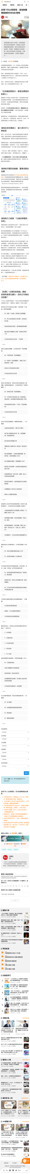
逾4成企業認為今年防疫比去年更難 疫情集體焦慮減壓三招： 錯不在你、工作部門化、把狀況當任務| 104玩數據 (16, 825)
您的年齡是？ (4, 763)
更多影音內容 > (25, 1098)
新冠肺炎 (10, 849)
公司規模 (3, 742)
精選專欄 (10, 843)
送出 (15, 900)
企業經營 (4, 849)
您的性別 (3, 756)
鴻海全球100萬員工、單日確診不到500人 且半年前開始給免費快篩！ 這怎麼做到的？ (14, 278)
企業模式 (3, 749)
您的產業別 (4, 729)
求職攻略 (12, 5)
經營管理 (16, 849)
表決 (26, 773)
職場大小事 (20, 5)
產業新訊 (5, 5)
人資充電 (13, 833)
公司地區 (3, 735)
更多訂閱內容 (25, 1018)
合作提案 (14, 1163)
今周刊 (11, 61)
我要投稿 (6, 1163)
